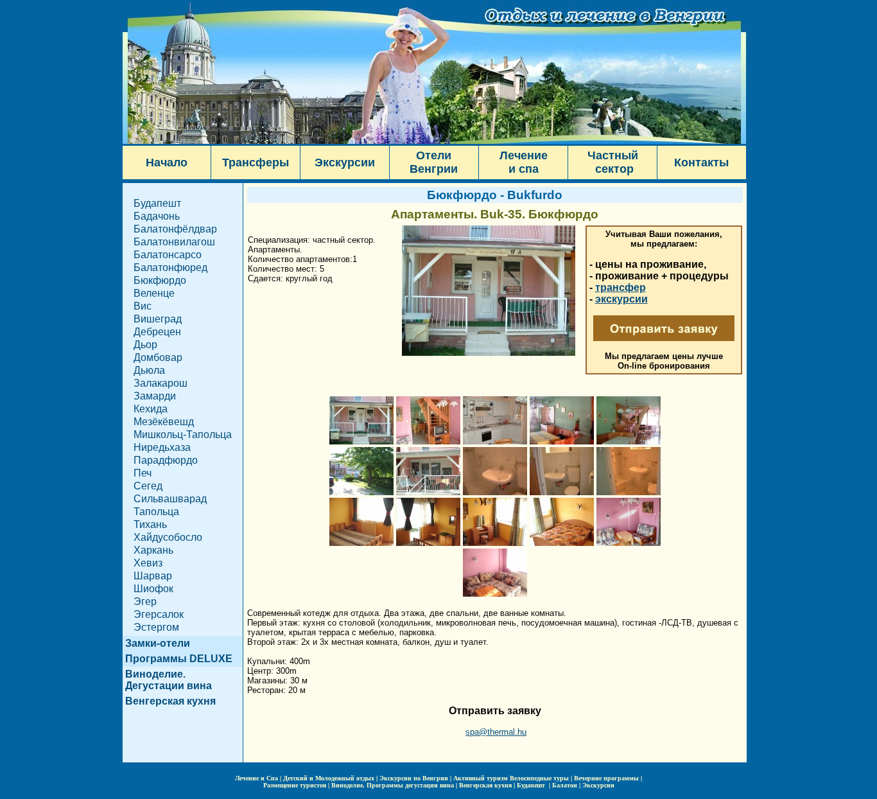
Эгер (145, 601)
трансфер (620, 287)
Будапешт (157, 203)
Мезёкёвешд (164, 421)
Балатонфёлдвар (175, 229)
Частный (612, 155)
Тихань (150, 524)
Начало (166, 162)
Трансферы (255, 162)
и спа (523, 168)
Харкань (153, 550)
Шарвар (153, 575)
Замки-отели (157, 643)
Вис (143, 306)
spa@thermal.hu (495, 732)
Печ (143, 473)
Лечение (523, 155)
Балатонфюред (170, 267)
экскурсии (621, 299)
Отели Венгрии (434, 162)
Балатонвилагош (174, 241)
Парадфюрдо (166, 460)
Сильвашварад (170, 498)
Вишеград (158, 318)
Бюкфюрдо (160, 280)
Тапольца (156, 511)
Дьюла (149, 370)
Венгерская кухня (170, 701)
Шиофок (153, 588)
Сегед (148, 485)
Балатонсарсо (168, 254)
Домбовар (158, 357)
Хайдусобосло (168, 537)
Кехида (151, 408)
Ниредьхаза (162, 447)
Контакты (701, 162)
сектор (613, 168)
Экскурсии (345, 162)
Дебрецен (157, 331)
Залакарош (160, 383)
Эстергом (156, 627)
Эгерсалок (159, 614)
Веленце (154, 293)
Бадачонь (157, 216)
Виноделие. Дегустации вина (168, 680)
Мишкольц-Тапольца (183, 434)
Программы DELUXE (178, 658)
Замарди (155, 396)
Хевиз (148, 563)
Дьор (145, 344)
